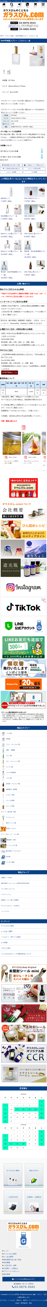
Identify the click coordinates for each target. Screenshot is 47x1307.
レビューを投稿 (11, 172)
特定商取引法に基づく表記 (11, 165)
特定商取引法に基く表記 (12, 1260)
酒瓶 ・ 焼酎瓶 (10, 750)
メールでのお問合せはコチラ (24, 1279)
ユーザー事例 (10, 862)
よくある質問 (8, 1257)
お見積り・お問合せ (11, 1268)
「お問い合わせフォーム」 (14, 26)
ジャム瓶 (9, 733)
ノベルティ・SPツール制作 (11, 937)
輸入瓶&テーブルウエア (13, 851)
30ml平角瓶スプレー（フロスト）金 (27, 36)
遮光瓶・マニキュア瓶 (13, 784)
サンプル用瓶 (10, 800)
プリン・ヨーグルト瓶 (13, 744)
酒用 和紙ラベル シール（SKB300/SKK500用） (15, 883)
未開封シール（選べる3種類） (10, 900)
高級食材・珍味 (11, 840)
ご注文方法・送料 (10, 1265)
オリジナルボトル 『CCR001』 (11, 906)
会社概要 (7, 1262)
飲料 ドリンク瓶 (11, 823)
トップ (6, 1251)
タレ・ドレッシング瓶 (13, 761)
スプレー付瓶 (9, 36)
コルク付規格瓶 (11, 772)
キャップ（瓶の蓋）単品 (8, 812)
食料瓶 (8, 739)
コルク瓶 (9, 778)
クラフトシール (6, 894)
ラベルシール (10, 817)
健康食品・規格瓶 (11, 789)
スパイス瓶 (9, 767)
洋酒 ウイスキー (11, 828)
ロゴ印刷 (34, 172)
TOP (1, 36)
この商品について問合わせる (34, 165)
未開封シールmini (6, 877)
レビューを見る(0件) (34, 168)
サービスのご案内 (7, 926)
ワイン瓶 (9, 755)
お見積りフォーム (13, 140)
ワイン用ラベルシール (8, 889)
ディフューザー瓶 (11, 845)
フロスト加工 (6, 948)
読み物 (8, 856)
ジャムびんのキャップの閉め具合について (16, 954)
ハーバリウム (5, 911)
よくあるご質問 (6, 931)
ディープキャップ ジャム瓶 (10, 834)
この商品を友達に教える (12, 168)
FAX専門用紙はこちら (9, 372)
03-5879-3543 (24, 1286)
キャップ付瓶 (10, 806)
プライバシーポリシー (12, 1271)
